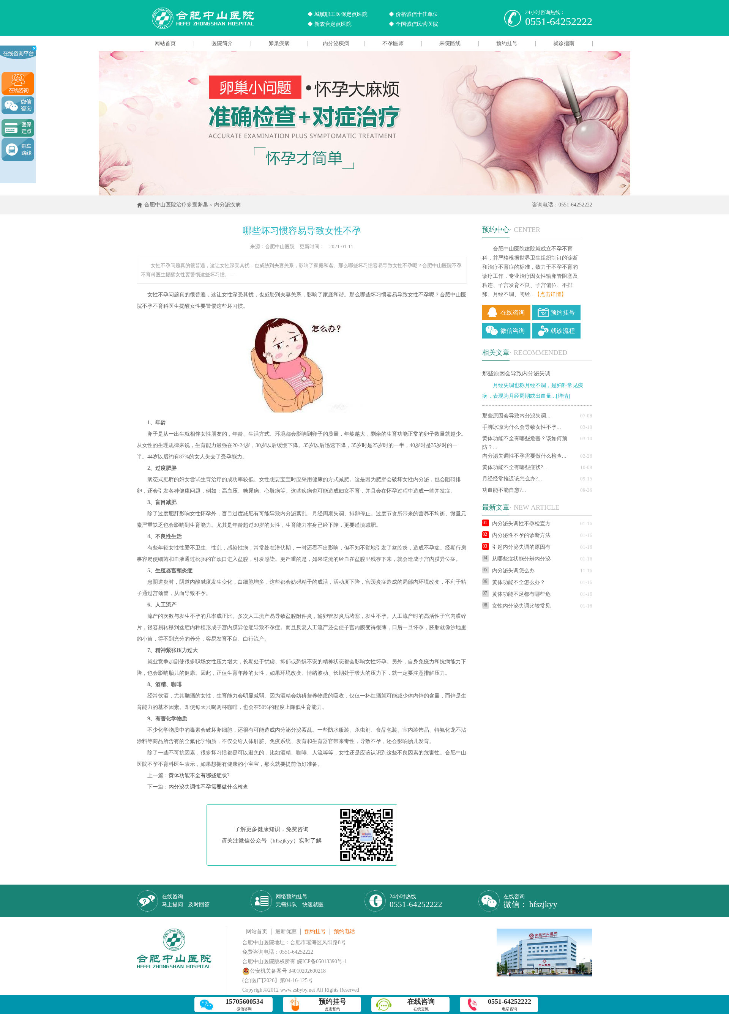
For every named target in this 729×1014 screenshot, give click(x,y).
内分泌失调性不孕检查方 (521, 523)
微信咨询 (512, 331)
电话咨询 (509, 1004)
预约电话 (344, 931)
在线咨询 (512, 312)
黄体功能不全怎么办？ (518, 582)
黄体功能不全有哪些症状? (199, 775)
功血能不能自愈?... (504, 490)
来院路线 (450, 43)
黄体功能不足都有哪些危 (521, 594)
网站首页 (165, 43)
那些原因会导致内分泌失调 (516, 373)
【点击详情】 (550, 294)
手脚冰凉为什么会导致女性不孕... (521, 427)
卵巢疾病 (279, 43)
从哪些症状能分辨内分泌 (521, 559)
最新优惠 (286, 931)
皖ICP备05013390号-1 (322, 961)
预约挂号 (507, 43)
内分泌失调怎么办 (513, 570)
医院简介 (222, 43)
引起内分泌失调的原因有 (521, 547)
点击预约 (332, 1004)
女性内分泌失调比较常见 (521, 606)
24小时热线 (416, 901)
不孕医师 (393, 43)
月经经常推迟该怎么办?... (512, 479)
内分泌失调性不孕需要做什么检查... (524, 456)
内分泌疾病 (336, 43)
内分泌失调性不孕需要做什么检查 (208, 787)
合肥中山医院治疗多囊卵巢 (176, 205)
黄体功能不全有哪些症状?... (515, 467)
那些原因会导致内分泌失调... (516, 416)
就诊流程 (563, 331)
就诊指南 (563, 43)
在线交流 (421, 1004)
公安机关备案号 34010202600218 (288, 971)
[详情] (563, 396)
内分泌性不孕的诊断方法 (521, 535)
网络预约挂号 (299, 900)
